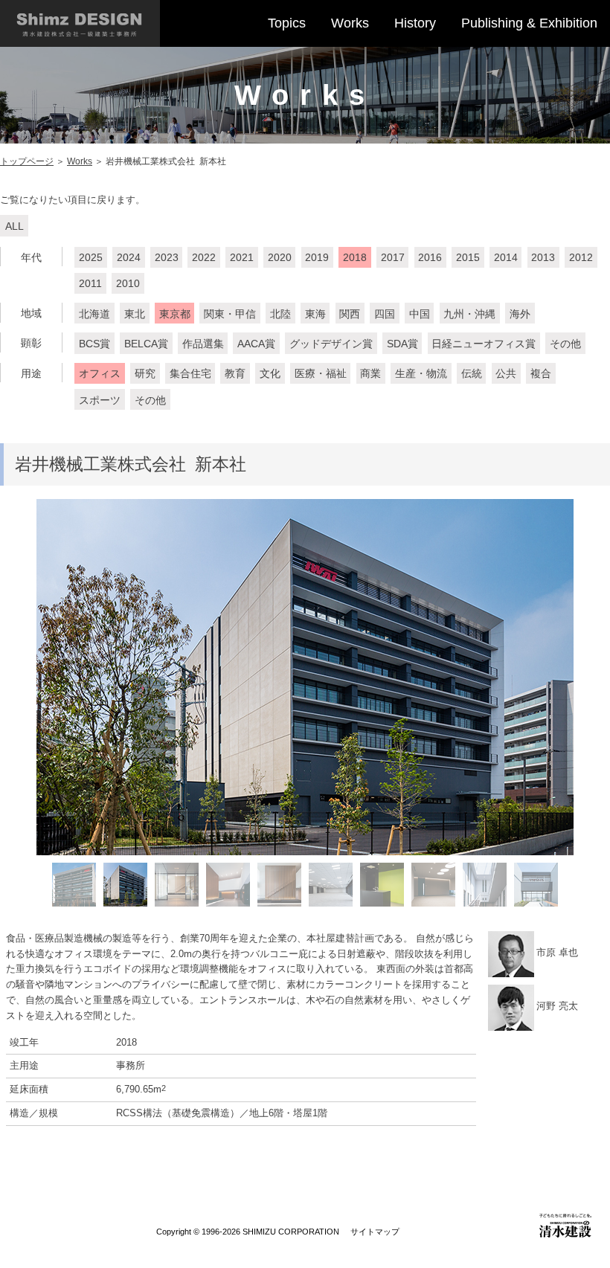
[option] (305, 677)
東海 (315, 314)
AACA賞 (256, 344)
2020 (280, 257)
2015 (468, 257)
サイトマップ (374, 1231)
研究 (145, 373)
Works (350, 23)
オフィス (100, 373)
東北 (134, 314)
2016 (430, 257)
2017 (393, 257)
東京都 (174, 314)
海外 (520, 314)
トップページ (27, 161)
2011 (90, 283)
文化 (270, 373)
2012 (581, 257)
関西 (349, 314)
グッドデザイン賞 (331, 344)
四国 (384, 314)
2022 (204, 257)
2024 (129, 257)
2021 (242, 257)
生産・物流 (421, 373)
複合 (540, 373)
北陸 (280, 314)
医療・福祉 (321, 373)
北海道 (94, 314)
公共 (505, 373)
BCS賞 (94, 344)
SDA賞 (402, 344)
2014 (506, 257)
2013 (543, 257)
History (415, 23)
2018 (355, 257)
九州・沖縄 (469, 314)
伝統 (471, 373)
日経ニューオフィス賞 (483, 344)
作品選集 (203, 344)
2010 (128, 283)
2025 (91, 257)
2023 (167, 257)
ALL (14, 226)
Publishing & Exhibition (529, 23)
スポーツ (100, 400)
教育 (235, 373)
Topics (287, 23)
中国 (419, 314)
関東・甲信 (230, 314)
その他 (565, 344)
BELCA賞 (146, 344)
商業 (370, 373)
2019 (317, 257)
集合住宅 (190, 373)
